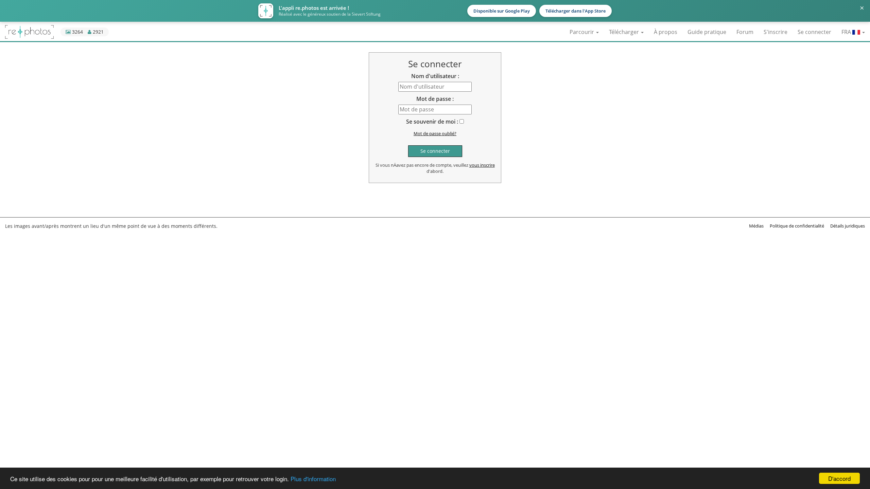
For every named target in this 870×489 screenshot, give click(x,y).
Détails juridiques (847, 226)
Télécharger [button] (624, 32)
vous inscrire (482, 165)
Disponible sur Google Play (501, 11)
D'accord (839, 478)
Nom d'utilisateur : (435, 76)
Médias (756, 226)
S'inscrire (775, 32)
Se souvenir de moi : (432, 121)
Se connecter (814, 32)
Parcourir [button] (582, 32)
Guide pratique (707, 32)
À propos (665, 32)
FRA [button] (846, 32)
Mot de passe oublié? (435, 133)
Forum (744, 32)
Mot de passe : (435, 99)
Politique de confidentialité (797, 226)
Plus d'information (313, 478)
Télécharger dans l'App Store (575, 11)
